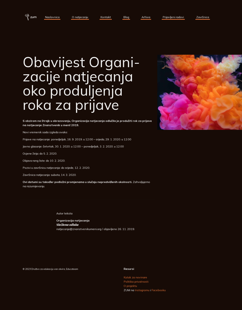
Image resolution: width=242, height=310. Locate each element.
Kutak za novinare (135, 277)
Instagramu (142, 290)
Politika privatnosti (136, 281)
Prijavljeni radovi (173, 17)
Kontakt (105, 17)
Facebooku (158, 290)
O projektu (130, 286)
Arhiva (146, 17)
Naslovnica (52, 17)
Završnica (202, 17)
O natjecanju (80, 17)
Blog (126, 17)
